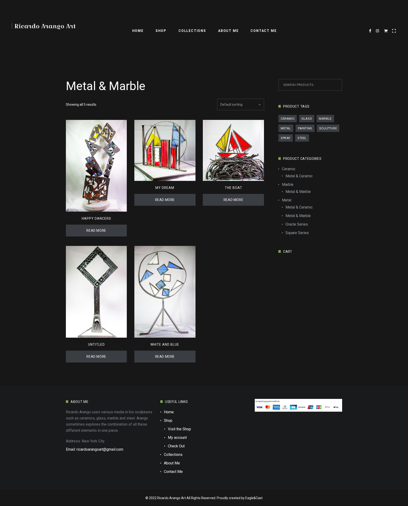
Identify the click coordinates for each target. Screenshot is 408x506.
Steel (302, 138)
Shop (161, 31)
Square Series (297, 233)
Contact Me (263, 31)
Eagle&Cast (254, 498)
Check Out (176, 446)
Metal (286, 128)
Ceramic (287, 118)
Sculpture (328, 128)
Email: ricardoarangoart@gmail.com (94, 449)
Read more (96, 230)
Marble (325, 118)
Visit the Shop (179, 429)
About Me (228, 31)
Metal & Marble (298, 191)
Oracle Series (296, 224)
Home (138, 31)
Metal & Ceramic (299, 176)
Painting (305, 128)
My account (177, 437)
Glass (307, 118)
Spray (285, 138)
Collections (192, 31)
